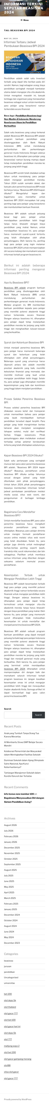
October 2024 (11, 920)
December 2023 (12, 943)
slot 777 (8, 1039)
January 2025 (10, 909)
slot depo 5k (10, 1000)
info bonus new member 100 (19, 794)
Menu (26, 20)
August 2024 (10, 926)
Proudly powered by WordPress (17, 1099)
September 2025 (12, 864)
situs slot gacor (11, 1072)
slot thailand (10, 1007)
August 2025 (10, 870)
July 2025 (8, 875)
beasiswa (8, 961)
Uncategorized (11, 977)
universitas (9, 983)
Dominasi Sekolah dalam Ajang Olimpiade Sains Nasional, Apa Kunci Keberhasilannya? (24, 763)
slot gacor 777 (11, 1013)
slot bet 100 (10, 1020)
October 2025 (11, 859)
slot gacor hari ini (12, 1026)
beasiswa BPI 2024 (14, 669)
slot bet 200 (10, 1052)
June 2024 (9, 931)
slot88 (7, 1065)
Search (7, 709)
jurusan (7, 966)
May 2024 (9, 937)
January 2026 (10, 842)
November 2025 (12, 853)
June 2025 (9, 881)
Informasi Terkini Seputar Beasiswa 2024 (23, 8)
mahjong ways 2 (11, 1046)
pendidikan (9, 972)
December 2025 (12, 847)
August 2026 (10, 825)
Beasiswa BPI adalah (15, 288)
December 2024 (12, 915)
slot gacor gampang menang (17, 1059)
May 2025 (9, 887)
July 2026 (8, 831)
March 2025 (10, 898)
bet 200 (8, 994)
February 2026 (11, 836)
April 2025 (9, 892)
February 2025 (11, 904)
